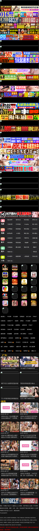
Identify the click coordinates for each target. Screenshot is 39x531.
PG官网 (9, 316)
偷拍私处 (29, 329)
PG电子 (35, 316)
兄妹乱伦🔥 (19, 351)
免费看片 (12, 346)
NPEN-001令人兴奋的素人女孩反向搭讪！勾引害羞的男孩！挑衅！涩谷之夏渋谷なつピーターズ (29, 457)
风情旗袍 (9, 242)
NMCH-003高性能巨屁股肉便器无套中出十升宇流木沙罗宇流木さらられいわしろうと (9, 476)
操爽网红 (18, 325)
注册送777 (10, 321)
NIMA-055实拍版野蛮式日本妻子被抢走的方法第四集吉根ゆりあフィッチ (9, 456)
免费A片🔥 (11, 351)
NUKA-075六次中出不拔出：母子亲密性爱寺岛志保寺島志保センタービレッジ (29, 437)
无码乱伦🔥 (11, 342)
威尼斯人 (3, 316)
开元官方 (18, 342)
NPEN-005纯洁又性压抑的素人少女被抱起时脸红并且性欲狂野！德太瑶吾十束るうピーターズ (29, 419)
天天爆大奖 (25, 342)
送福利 (16, 321)
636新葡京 (26, 338)
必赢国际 (34, 321)
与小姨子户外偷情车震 (27, 368)
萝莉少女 (34, 220)
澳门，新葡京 (4, 346)
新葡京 (22, 321)
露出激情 (18, 247)
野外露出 (34, 233)
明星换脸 (18, 242)
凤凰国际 (3, 325)
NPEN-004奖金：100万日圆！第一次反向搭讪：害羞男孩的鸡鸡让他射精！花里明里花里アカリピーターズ (29, 476)
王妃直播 (16, 329)
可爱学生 (26, 238)
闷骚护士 (34, 242)
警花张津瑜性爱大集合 (27, 383)
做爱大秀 (18, 346)
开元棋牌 (15, 316)
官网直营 (22, 316)
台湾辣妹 (9, 229)
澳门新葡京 (23, 333)
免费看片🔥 (18, 338)
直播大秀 (25, 346)
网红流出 (26, 233)
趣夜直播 (3, 333)
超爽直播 (24, 325)
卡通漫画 (9, 247)
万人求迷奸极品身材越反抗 (9, 398)
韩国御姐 (18, 229)
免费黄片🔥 (26, 351)
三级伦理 (9, 224)
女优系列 (18, 238)
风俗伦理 (34, 256)
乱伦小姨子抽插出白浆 (27, 398)
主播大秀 (9, 329)
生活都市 (9, 256)
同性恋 (35, 251)
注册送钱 (3, 321)
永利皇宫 (11, 338)
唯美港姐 (26, 229)
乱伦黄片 (23, 329)
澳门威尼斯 (32, 346)
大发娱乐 (30, 333)
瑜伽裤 (26, 242)
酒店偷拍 (3, 329)
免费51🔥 (3, 342)
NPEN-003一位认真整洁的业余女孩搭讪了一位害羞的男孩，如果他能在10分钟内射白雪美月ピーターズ (9, 419)
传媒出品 (9, 251)
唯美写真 (26, 247)
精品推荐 (9, 220)
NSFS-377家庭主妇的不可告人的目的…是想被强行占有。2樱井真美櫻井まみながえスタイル (9, 495)
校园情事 (18, 256)
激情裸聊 (33, 338)
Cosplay (26, 224)
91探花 (18, 233)
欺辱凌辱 (9, 233)
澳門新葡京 (4, 338)
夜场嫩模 (9, 333)
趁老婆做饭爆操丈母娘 (8, 368)
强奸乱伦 (18, 220)
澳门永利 (28, 316)
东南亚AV (34, 229)
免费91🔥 (3, 351)
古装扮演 (9, 238)
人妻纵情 (26, 256)
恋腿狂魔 (34, 238)
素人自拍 (34, 224)
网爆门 (35, 247)
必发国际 (16, 333)
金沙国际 (32, 342)
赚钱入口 (34, 351)
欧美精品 (26, 220)
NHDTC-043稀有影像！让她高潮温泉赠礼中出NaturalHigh (28, 494)
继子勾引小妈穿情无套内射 (9, 383)
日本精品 (18, 224)
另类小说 (9, 261)
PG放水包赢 (10, 325)
